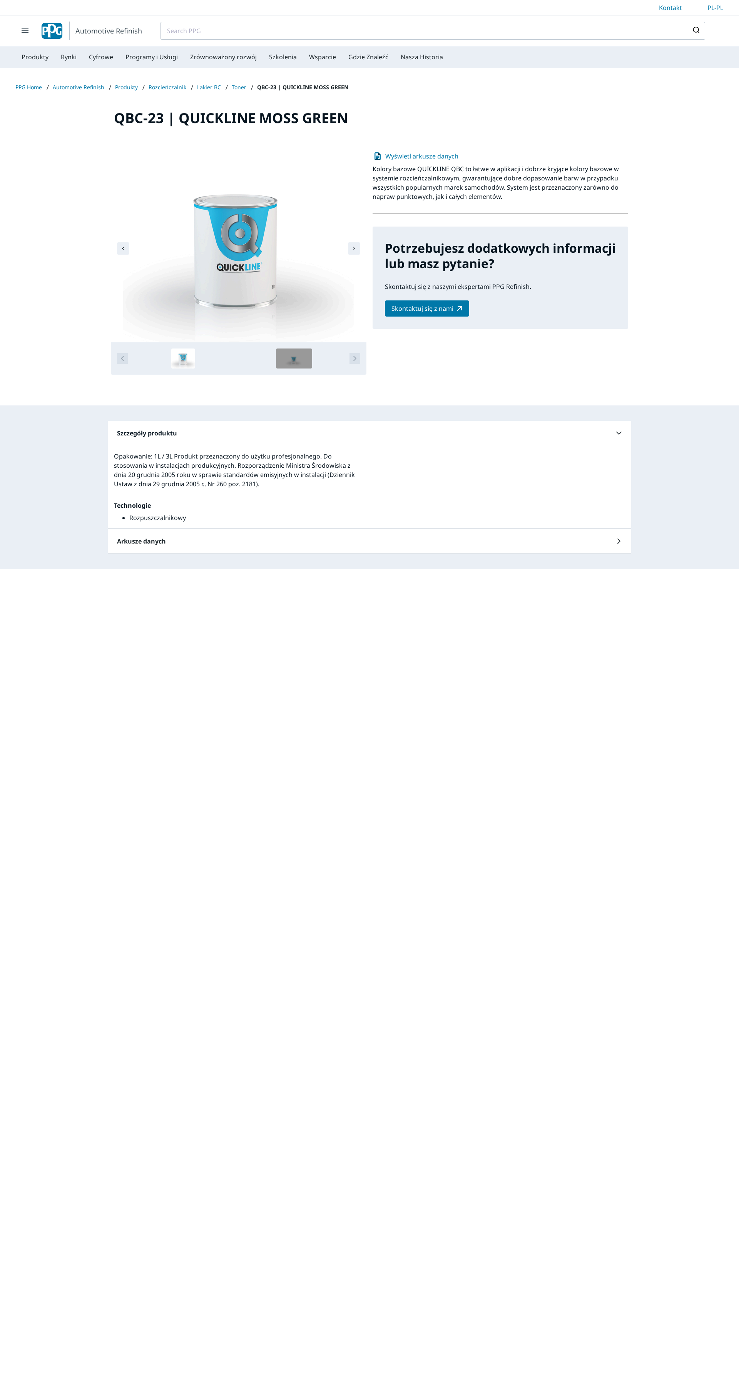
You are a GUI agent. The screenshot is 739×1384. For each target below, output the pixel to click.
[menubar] (232, 57)
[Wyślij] (696, 30)
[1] (183, 359)
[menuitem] (35, 57)
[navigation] (123, 248)
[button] (369, 433)
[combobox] (433, 31)
